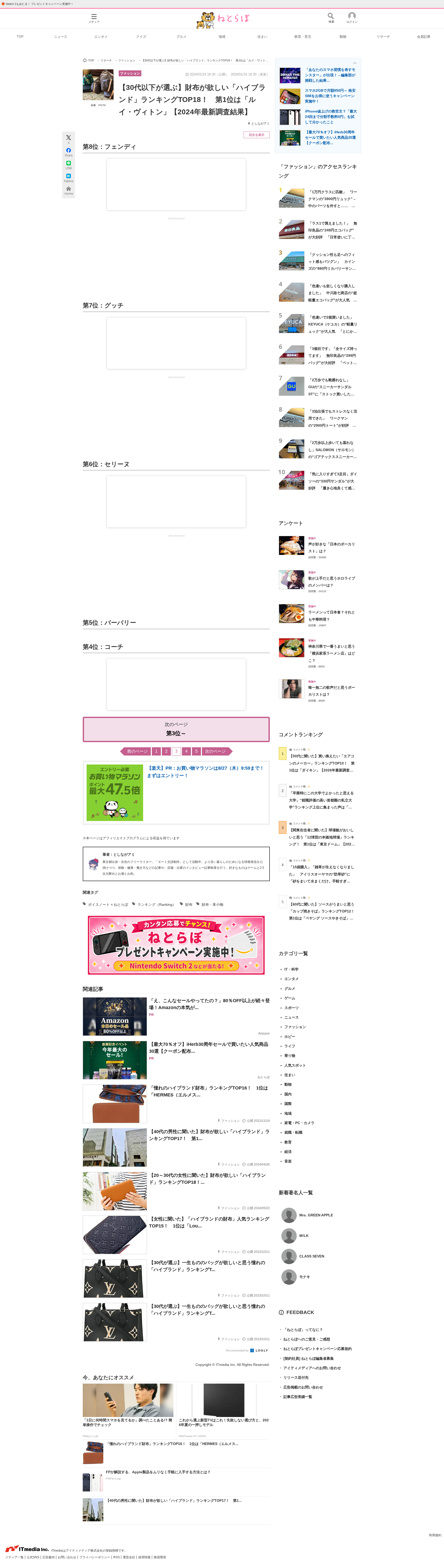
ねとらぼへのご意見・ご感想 (304, 1339)
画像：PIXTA (98, 105)
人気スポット (295, 1065)
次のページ (215, 751)
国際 (288, 1104)
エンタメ (101, 37)
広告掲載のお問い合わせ (301, 1387)
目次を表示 (256, 135)
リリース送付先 (294, 1377)
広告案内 (48, 1557)
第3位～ (176, 733)
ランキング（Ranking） (156, 904)
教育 (288, 1142)
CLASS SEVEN (311, 1256)
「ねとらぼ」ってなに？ (301, 1330)
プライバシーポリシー (95, 1557)
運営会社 (129, 1557)
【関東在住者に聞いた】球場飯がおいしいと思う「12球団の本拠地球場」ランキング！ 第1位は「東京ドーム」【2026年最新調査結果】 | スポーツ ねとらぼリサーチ (321, 844)
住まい (262, 37)
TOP (20, 37)
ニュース (60, 37)
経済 (288, 1152)
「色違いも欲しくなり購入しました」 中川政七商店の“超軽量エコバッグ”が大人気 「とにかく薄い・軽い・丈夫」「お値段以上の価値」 (332, 300)
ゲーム (289, 998)
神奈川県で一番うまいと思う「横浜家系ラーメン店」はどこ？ (331, 653)
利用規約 (435, 1535)
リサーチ (383, 37)
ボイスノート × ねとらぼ (108, 904)
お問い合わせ (67, 1557)
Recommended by (237, 1350)
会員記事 (423, 37)
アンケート (291, 523)
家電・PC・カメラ (299, 1123)
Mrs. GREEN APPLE (316, 1215)
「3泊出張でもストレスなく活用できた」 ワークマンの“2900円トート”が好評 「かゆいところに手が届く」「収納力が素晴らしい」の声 (332, 425)
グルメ (182, 37)
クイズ (141, 37)
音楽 (288, 1161)
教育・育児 (302, 37)
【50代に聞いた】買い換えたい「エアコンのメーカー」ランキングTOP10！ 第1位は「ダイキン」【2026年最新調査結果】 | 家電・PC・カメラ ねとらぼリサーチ (322, 770)
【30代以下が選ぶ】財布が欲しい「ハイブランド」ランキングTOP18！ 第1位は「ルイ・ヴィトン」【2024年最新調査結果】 (192, 99)
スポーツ (291, 1008)
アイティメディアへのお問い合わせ (310, 1368)
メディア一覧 (14, 1557)
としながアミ (260, 123)
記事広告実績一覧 (295, 1397)
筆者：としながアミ (119, 854)
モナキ (304, 1277)
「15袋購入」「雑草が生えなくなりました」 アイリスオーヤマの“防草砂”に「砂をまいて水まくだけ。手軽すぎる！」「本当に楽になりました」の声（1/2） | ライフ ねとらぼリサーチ (321, 881)
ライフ (289, 1046)
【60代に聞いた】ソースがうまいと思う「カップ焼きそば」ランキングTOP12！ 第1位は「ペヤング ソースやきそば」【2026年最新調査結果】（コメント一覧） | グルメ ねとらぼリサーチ (323, 918)
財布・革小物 (212, 904)
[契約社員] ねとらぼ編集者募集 (306, 1358)
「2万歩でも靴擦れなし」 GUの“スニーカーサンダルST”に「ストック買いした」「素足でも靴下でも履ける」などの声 (331, 394)
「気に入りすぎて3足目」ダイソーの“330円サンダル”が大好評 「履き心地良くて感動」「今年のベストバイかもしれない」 (332, 488)
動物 (343, 37)
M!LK (304, 1236)
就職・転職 (293, 1132)
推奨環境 (160, 1557)
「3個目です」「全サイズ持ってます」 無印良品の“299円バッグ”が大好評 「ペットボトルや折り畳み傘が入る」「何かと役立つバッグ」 (332, 363)
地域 (222, 37)
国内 (288, 1094)
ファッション (130, 73)
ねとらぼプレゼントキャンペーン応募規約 (315, 1349)
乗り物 (289, 1056)
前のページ (137, 751)
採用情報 (144, 1557)
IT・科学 (291, 969)
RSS (117, 1557)
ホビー (289, 1036)
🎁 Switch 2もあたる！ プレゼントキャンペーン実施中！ (37, 3)
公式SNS (33, 1557)
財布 (188, 904)
